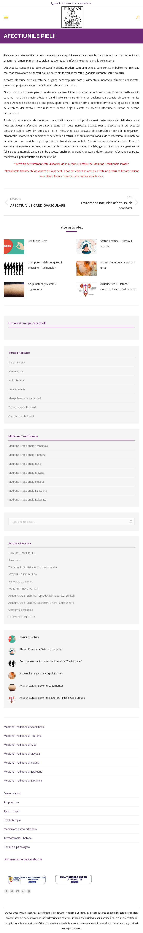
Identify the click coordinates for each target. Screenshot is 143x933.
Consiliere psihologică (21, 416)
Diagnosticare (16, 362)
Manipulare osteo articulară (25, 398)
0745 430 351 (85, 3)
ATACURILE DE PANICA (22, 574)
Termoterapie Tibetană (22, 407)
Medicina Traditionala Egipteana (27, 490)
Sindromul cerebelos (20, 610)
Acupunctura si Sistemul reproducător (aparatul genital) (41, 595)
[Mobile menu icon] (6, 17)
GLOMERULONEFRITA (22, 617)
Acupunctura (15, 371)
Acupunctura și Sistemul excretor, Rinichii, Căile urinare (118, 286)
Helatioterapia (16, 389)
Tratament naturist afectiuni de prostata (32, 567)
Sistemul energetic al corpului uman (118, 265)
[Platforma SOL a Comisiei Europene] (73, 883)
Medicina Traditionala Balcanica (27, 499)
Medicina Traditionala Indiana (26, 481)
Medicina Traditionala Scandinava (28, 446)
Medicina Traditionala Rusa (24, 463)
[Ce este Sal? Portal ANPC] (27, 883)
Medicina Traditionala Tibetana (27, 455)
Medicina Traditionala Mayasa (26, 472)
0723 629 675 (69, 3)
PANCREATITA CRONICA (23, 588)
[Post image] (14, 246)
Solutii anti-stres (37, 241)
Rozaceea (14, 560)
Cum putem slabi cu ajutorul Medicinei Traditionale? (45, 265)
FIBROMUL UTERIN (20, 581)
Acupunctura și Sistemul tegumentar (42, 286)
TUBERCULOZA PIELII (21, 553)
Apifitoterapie (16, 380)
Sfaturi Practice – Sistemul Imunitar (116, 243)
